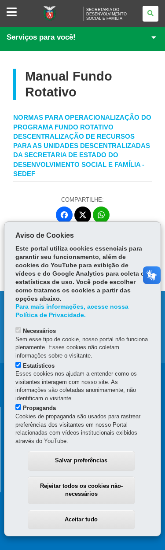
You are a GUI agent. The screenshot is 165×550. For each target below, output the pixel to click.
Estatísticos (39, 365)
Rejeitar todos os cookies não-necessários (81, 490)
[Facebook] (64, 215)
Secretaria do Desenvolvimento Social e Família (106, 14)
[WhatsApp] (101, 215)
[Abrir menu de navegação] (12, 12)
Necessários (39, 331)
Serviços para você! (41, 37)
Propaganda (39, 408)
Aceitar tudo (81, 519)
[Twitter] (82, 215)
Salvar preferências (81, 460)
